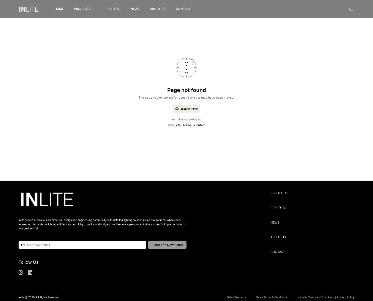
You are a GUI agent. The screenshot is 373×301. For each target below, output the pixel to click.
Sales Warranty (236, 297)
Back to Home (189, 108)
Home (59, 9)
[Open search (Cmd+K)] (351, 9)
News (135, 9)
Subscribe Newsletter (167, 245)
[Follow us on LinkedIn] (30, 272)
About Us (158, 9)
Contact (183, 9)
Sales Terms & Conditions (271, 297)
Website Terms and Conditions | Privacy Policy (326, 297)
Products (82, 9)
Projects (112, 9)
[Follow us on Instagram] (21, 272)
